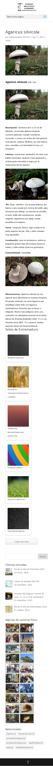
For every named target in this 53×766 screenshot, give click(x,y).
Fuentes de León (26, 734)
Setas (7, 40)
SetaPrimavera (36, 743)
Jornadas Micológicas (16, 743)
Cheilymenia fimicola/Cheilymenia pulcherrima (16, 432)
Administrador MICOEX (19, 37)
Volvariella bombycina (16, 531)
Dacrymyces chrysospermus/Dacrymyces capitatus (18, 393)
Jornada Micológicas (16, 738)
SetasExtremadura (24, 747)
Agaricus (11, 734)
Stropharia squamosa (16, 358)
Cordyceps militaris (15, 467)
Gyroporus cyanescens (16, 499)
